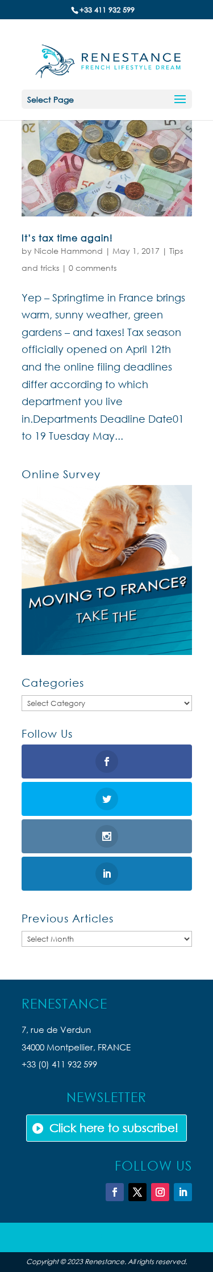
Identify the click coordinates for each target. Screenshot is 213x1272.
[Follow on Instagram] (160, 1192)
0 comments (92, 267)
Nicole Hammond (68, 250)
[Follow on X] (137, 1192)
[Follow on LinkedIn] (183, 1192)
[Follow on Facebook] (115, 1192)
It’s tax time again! (67, 238)
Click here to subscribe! (113, 1127)
